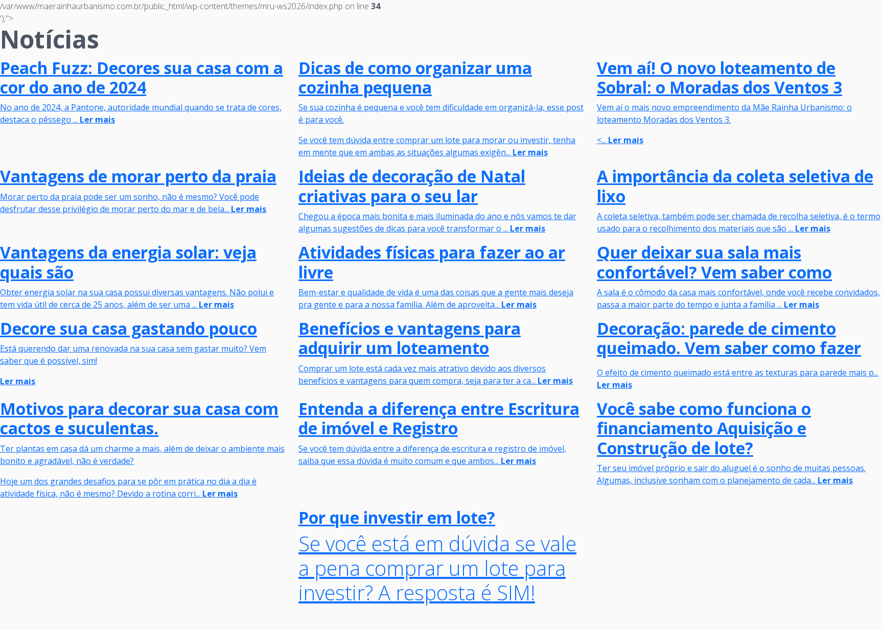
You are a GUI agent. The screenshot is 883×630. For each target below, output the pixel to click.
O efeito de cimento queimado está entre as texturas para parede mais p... (737, 372)
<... (724, 102)
